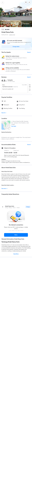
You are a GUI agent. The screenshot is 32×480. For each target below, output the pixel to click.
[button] (5, 125)
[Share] (29, 2)
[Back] (2, 2)
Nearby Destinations (6, 132)
